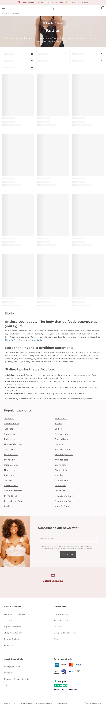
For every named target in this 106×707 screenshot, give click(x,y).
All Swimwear (62, 480)
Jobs (6, 685)
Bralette (59, 444)
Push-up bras (11, 455)
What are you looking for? (15, 13)
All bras (58, 424)
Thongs (8, 480)
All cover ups (61, 434)
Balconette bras (63, 449)
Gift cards (9, 418)
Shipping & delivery (13, 633)
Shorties (59, 475)
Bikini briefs (61, 470)
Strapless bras (11, 465)
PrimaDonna (19, 340)
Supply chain (62, 703)
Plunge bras (10, 460)
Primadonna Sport (64, 501)
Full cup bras (10, 439)
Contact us (9, 645)
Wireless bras (61, 460)
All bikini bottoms (13, 491)
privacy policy (76, 547)
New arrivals (61, 418)
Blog (56, 639)
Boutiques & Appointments (16, 679)
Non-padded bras (13, 444)
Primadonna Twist (64, 496)
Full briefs (9, 475)
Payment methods (12, 626)
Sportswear (60, 491)
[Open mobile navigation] (3, 8)
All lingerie (48, 23)
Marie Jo (9, 340)
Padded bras (61, 439)
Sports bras (60, 465)
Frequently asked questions (16, 614)
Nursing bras (10, 470)
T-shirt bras (10, 449)
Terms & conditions (25, 703)
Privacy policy (9, 703)
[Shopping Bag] (102, 8)
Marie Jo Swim (62, 506)
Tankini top (60, 485)
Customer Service (12, 606)
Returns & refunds (12, 639)
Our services (60, 606)
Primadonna (10, 496)
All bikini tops (11, 485)
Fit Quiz (57, 626)
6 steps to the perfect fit (64, 633)
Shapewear (10, 434)
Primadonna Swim (13, 501)
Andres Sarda (36, 340)
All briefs (8, 429)
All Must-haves (11, 424)
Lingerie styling (61, 614)
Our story (8, 673)
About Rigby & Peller (14, 659)
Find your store (61, 620)
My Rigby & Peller (12, 666)
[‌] (18, 54)
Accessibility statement (45, 703)
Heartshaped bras (64, 455)
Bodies (58, 429)
